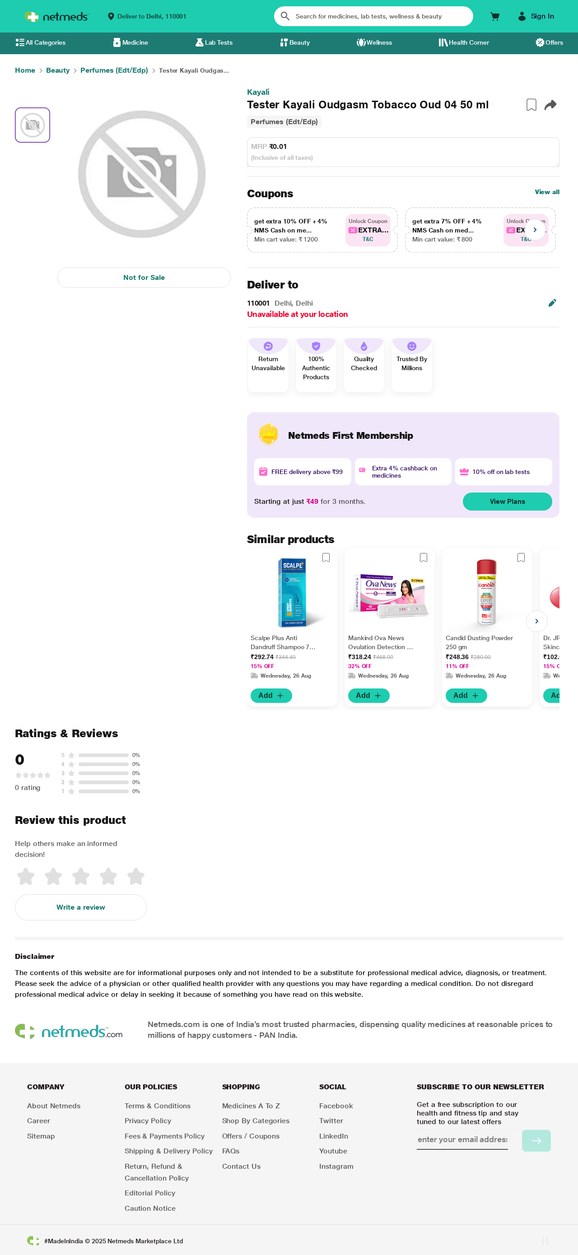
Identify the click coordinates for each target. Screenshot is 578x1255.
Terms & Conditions (158, 1106)
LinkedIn (333, 1136)
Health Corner (469, 42)
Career (38, 1120)
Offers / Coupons (251, 1136)
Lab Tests (219, 42)
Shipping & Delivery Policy (169, 1151)
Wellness (379, 42)
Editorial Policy (150, 1193)
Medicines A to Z (251, 1106)
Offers (554, 42)
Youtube (333, 1151)
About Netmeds (53, 1106)
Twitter (331, 1120)
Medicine (135, 42)
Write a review (80, 907)
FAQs (231, 1151)
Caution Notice (150, 1208)
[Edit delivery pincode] (552, 303)
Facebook (336, 1106)
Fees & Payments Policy (165, 1136)
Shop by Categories (256, 1120)
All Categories (45, 42)
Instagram (336, 1166)
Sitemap (41, 1136)
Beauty (299, 42)
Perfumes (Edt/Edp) (284, 121)
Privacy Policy (148, 1120)
